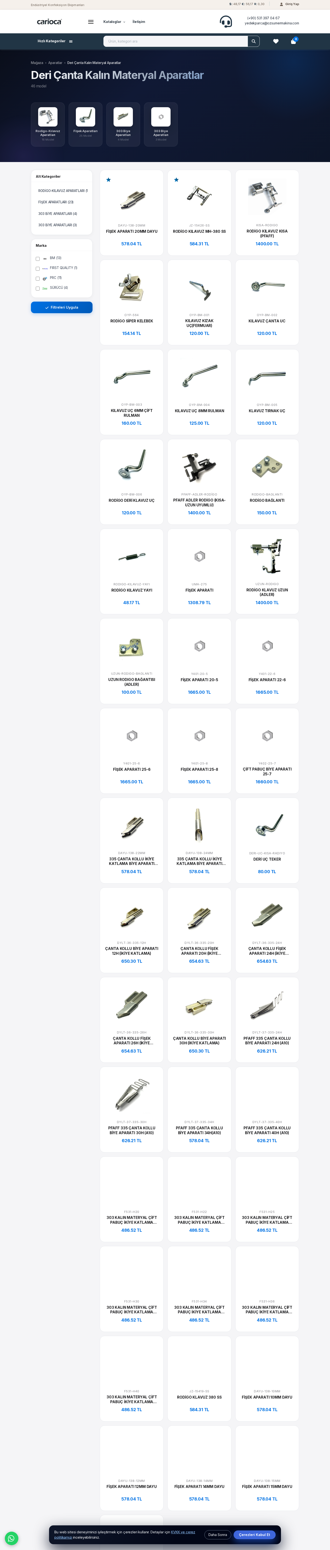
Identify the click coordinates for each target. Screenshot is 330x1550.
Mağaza (37, 63)
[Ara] (253, 41)
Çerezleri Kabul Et (254, 1535)
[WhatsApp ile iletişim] (11, 1538)
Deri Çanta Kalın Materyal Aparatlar (94, 63)
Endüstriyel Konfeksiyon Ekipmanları (57, 5)
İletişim (139, 22)
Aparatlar (55, 63)
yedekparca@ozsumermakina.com (272, 23)
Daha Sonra (217, 1535)
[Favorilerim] (276, 41)
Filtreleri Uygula (64, 307)
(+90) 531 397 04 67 (263, 18)
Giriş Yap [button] (292, 4)
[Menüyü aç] (91, 21)
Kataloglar (112, 22)
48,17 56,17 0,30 (246, 4)
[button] (246, 5)
